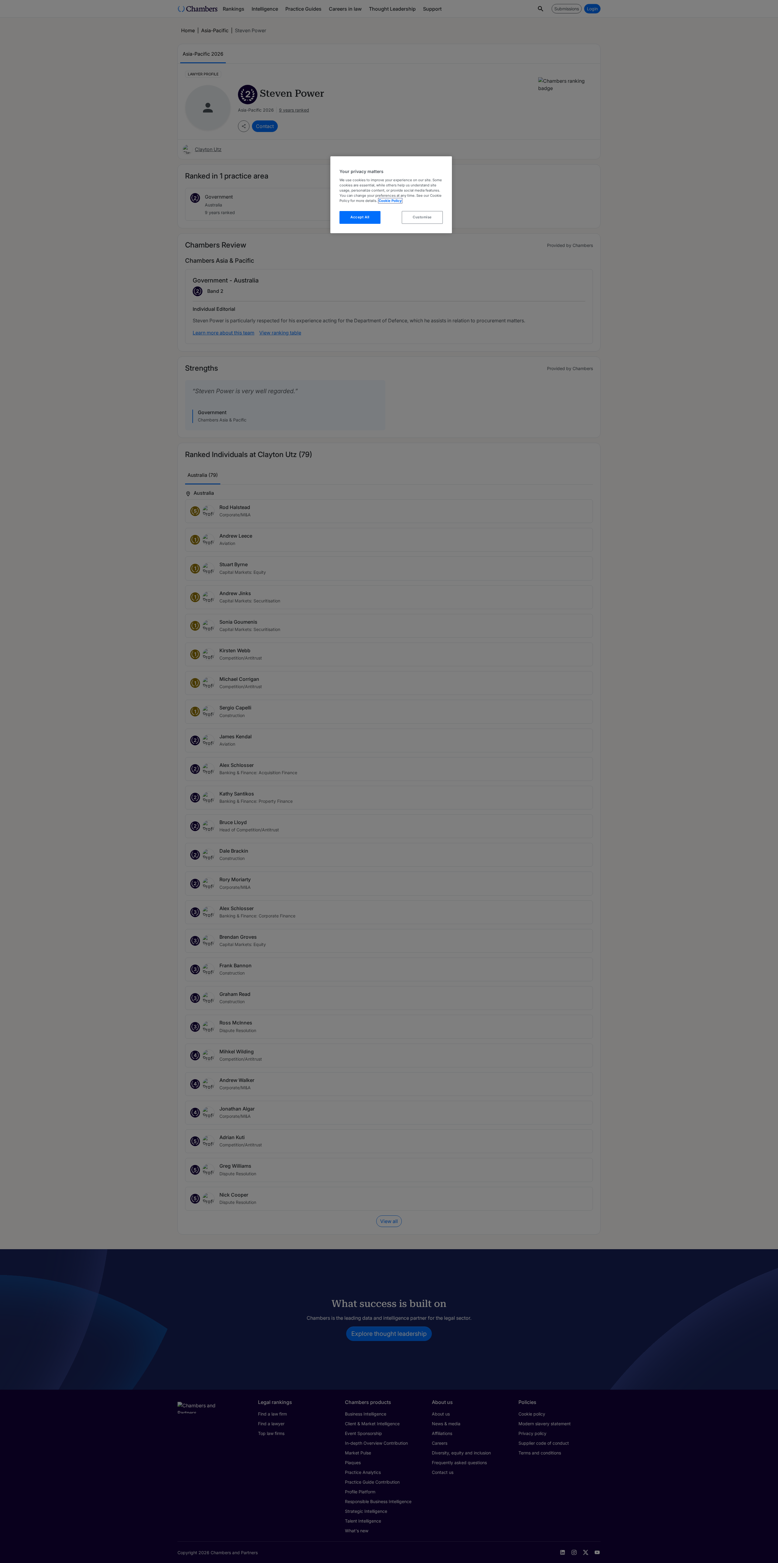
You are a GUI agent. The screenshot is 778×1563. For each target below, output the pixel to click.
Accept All (360, 217)
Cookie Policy (390, 201)
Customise (422, 217)
